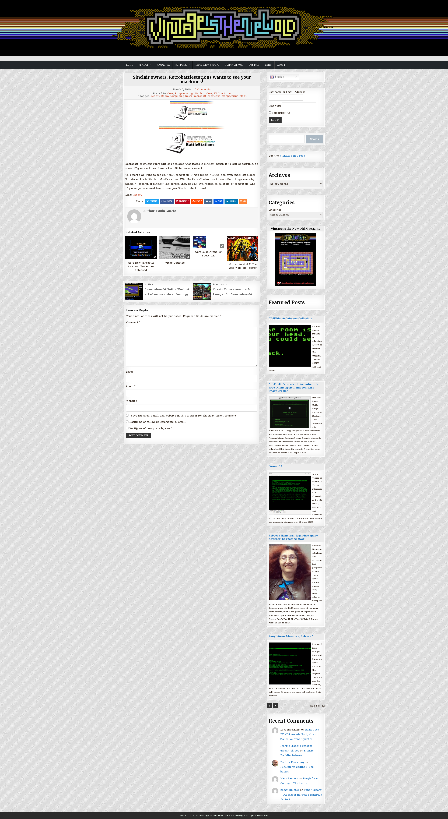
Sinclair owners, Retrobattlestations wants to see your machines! (192, 79)
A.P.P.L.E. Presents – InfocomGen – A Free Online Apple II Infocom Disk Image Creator (293, 387)
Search (314, 139)
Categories (275, 210)
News (170, 93)
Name (130, 372)
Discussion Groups (207, 64)
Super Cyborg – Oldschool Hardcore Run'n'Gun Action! (301, 795)
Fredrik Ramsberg (292, 762)
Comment (133, 322)
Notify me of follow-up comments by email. (157, 422)
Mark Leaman (289, 778)
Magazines (163, 64)
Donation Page (234, 64)
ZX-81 (243, 96)
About (281, 64)
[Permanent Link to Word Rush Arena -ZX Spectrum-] (209, 242)
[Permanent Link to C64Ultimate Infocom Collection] (290, 346)
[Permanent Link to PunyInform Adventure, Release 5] (290, 663)
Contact (254, 64)
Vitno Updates (175, 263)
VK (210, 201)
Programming (184, 93)
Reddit (155, 96)
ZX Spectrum (222, 93)
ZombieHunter (289, 790)
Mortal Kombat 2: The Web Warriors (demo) (243, 266)
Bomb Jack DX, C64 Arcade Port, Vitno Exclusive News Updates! (299, 734)
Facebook (167, 201)
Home (129, 64)
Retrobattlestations (206, 96)
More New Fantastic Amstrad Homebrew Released (141, 266)
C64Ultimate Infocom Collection (290, 318)
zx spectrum (230, 96)
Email (130, 386)
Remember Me (280, 113)
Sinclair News (203, 93)
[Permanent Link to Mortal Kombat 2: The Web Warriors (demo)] (242, 248)
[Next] (275, 705)
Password (275, 106)
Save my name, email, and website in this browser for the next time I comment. (184, 416)
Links (268, 64)
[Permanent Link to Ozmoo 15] (290, 493)
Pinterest (184, 201)
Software (181, 64)
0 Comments (202, 89)
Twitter (153, 201)
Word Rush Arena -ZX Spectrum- (209, 253)
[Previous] (269, 705)
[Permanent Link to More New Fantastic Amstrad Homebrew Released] (141, 247)
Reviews (143, 64)
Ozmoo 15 (275, 466)
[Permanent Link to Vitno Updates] (175, 247)
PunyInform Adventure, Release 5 (291, 636)
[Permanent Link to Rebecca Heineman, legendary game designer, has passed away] (290, 572)
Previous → (219, 284)
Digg (220, 201)
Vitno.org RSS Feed (292, 156)
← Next (150, 284)
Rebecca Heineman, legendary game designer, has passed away (293, 537)
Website (131, 401)
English (279, 76)
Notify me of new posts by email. (151, 428)
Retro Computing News (176, 96)
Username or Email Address (287, 92)
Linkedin (232, 201)
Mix (244, 201)
